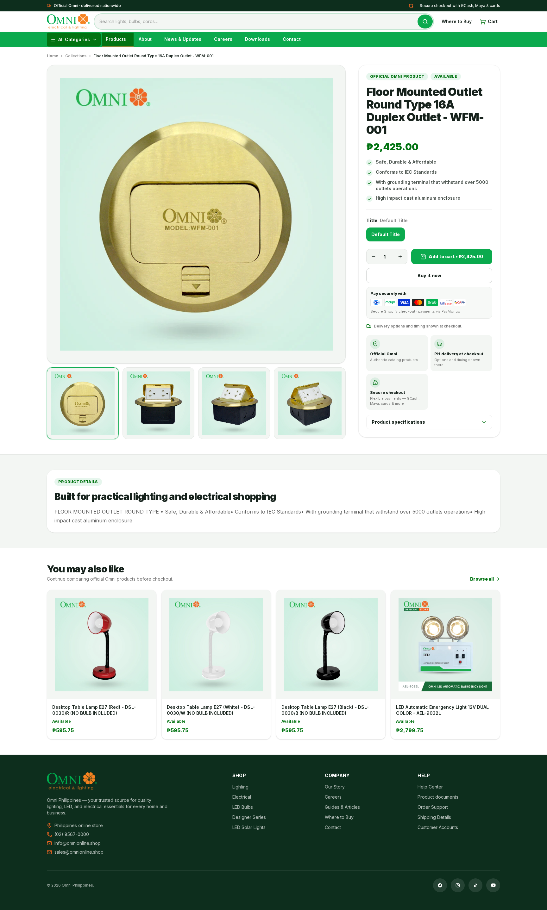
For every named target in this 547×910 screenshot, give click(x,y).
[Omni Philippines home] (68, 21)
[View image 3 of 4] (234, 403)
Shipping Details (434, 817)
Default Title (385, 234)
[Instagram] (458, 885)
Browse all (482, 579)
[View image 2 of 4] (158, 403)
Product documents (438, 797)
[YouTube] (493, 885)
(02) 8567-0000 (71, 834)
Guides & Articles (342, 807)
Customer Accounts (438, 827)
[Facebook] (440, 885)
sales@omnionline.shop (79, 852)
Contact (333, 827)
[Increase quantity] (400, 256)
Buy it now (429, 275)
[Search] (425, 21)
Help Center (430, 786)
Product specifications (398, 422)
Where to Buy (457, 21)
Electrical (241, 797)
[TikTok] (475, 885)
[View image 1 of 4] (83, 403)
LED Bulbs (242, 807)
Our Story (335, 786)
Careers (333, 797)
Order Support (433, 807)
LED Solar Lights (249, 827)
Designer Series (249, 817)
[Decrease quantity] (373, 256)
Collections (75, 55)
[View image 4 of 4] (310, 403)
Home (52, 55)
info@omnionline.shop (77, 843)
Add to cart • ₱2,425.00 (456, 256)
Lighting (240, 786)
